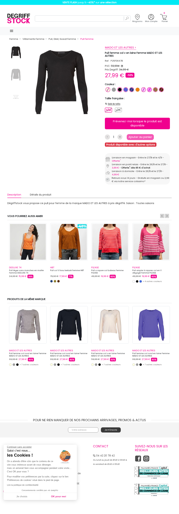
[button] (146, 225)
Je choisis (21, 496)
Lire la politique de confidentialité (22, 485)
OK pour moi (58, 496)
